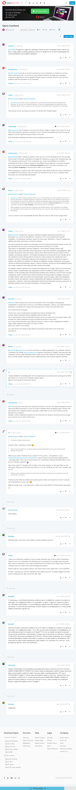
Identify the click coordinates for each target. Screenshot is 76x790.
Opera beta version (11, 749)
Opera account (28, 740)
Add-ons (26, 737)
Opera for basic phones (13, 767)
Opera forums (39, 743)
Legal (49, 733)
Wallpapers (26, 743)
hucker (10, 95)
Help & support (40, 737)
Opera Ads (26, 746)
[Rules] (41, 3)
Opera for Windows (11, 741)
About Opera (64, 737)
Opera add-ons (9, 30)
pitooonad (11, 665)
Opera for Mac (10, 744)
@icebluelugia (23, 69)
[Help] (44, 3)
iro (9, 372)
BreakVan (11, 536)
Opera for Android (11, 759)
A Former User (13, 510)
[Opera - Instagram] (19, 778)
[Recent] (26, 3)
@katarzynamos (19, 95)
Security (50, 737)
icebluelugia (12, 126)
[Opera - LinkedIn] (15, 778)
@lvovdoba (12, 49)
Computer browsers (10, 737)
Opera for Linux (10, 746)
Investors (63, 746)
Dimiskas (11, 704)
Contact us (63, 751)
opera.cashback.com (30, 352)
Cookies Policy (52, 743)
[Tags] (29, 3)
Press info (63, 740)
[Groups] (37, 3)
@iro (21, 402)
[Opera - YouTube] (12, 778)
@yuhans (11, 302)
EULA (49, 746)
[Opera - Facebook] (4, 778)
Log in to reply (69, 36)
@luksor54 (11, 350)
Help (37, 733)
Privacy (49, 740)
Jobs (61, 743)
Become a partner (66, 748)
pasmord (11, 46)
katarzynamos (12, 69)
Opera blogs (39, 740)
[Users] (33, 3)
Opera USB (8, 752)
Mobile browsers (9, 755)
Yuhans (10, 231)
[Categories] (22, 3)
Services (26, 733)
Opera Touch (9, 764)
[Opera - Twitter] (8, 778)
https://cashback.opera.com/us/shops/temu (23, 458)
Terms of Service (52, 748)
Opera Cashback (29, 99)
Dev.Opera (38, 746)
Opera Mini (8, 762)
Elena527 (11, 596)
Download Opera (41, 11)
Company (64, 733)
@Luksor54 (18, 346)
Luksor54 (11, 299)
